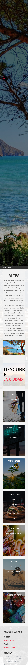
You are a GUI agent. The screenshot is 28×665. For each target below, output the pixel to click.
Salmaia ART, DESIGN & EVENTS (14, 605)
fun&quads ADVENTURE (14, 571)
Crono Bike (14, 567)
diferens (14, 499)
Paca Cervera (14, 404)
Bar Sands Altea (14, 514)
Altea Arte (14, 504)
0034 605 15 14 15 (9, 647)
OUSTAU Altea (14, 509)
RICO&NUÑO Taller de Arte (14, 600)
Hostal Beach (14, 437)
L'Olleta (14, 518)
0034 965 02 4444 (9, 640)
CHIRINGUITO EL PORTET (14, 533)
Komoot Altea (14, 466)
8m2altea (14, 399)
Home (4, 268)
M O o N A (14, 433)
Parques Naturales (14, 471)
